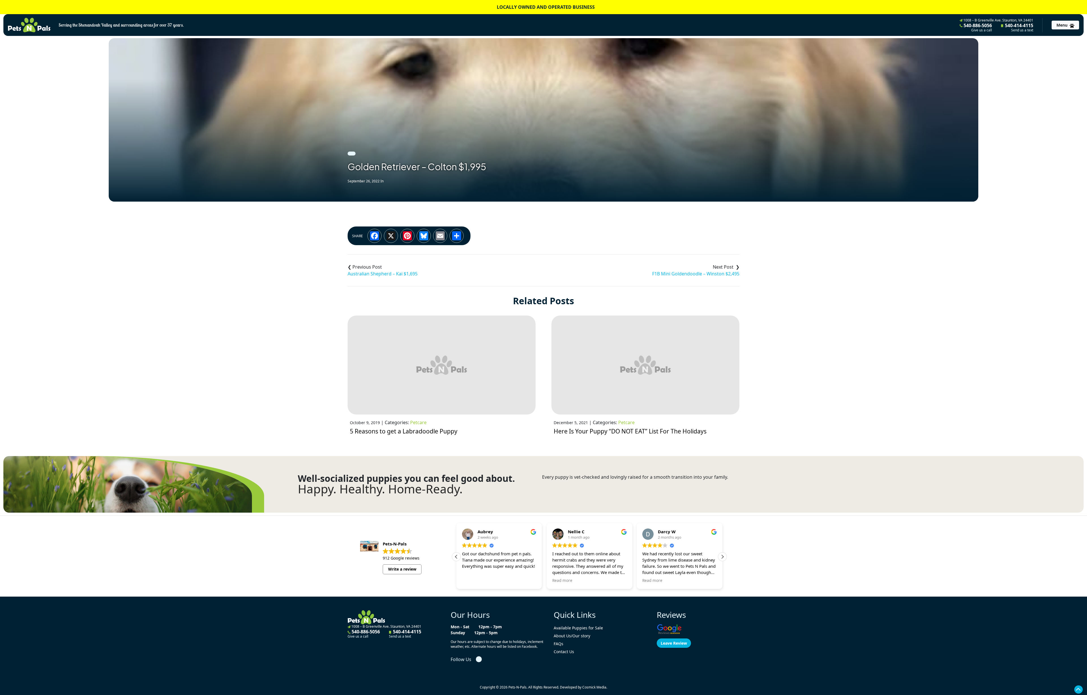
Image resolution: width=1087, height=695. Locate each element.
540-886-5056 (977, 27)
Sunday (458, 632)
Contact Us (564, 651)
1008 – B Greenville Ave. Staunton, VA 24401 (997, 20)
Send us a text (1022, 30)
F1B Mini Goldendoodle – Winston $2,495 (695, 274)
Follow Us (461, 659)
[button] (722, 556)
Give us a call (981, 30)
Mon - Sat (460, 626)
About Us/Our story (572, 635)
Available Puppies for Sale (578, 628)
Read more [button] (562, 580)
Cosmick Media (594, 687)
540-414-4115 (1018, 27)
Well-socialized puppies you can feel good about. (406, 478)
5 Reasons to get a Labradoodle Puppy (403, 431)
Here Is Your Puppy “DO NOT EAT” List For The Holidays (630, 431)
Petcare (418, 422)
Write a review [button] (402, 569)
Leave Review (674, 643)
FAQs (558, 643)
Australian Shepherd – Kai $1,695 (383, 274)
